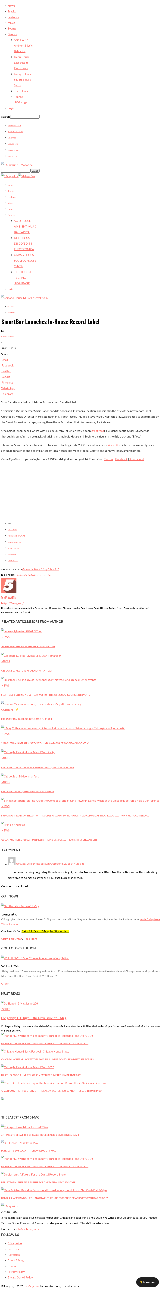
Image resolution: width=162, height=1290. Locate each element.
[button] (147, 1282)
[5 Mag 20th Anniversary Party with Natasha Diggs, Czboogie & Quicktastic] (63, 728)
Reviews (11, 312)
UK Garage (20, 102)
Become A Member (15, 132)
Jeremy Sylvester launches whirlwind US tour (28, 646)
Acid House (21, 40)
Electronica (21, 68)
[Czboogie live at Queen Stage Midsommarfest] (20, 776)
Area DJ (113, 445)
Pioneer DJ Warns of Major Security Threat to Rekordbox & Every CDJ (44, 1043)
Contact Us (12, 156)
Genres (12, 34)
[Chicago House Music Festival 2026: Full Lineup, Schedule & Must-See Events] (35, 1051)
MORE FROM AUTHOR (46, 621)
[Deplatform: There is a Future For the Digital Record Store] (33, 1174)
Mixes (11, 22)
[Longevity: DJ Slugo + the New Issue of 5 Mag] (19, 1003)
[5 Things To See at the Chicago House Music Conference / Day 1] (24, 1127)
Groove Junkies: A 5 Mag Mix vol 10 (40, 569)
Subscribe (14, 1249)
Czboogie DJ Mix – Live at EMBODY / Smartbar (26, 670)
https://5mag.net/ (12, 603)
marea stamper (14, 542)
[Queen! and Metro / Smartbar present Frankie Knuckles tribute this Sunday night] (13, 824)
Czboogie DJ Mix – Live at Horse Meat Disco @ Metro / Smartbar (37, 767)
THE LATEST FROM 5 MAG (20, 1117)
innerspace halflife (16, 536)
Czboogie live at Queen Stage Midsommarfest (27, 791)
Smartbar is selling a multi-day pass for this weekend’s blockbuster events (45, 695)
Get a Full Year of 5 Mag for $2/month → (45, 931)
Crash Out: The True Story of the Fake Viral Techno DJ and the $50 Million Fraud (51, 1090)
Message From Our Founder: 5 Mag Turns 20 (26, 719)
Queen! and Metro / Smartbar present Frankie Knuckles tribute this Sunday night (49, 840)
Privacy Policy (16, 1271)
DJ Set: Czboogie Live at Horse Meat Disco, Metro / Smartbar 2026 (41, 1075)
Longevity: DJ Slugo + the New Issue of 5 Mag (33, 1018)
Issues (5, 1009)
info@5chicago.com (28, 1229)
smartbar (12, 554)
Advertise (12, 138)
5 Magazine (8, 336)
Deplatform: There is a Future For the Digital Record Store (38, 1182)
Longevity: (9, 914)
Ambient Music (23, 45)
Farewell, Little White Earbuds (33, 863)
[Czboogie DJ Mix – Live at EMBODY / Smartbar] (31, 655)
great (94, 430)
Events (12, 28)
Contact (13, 1266)
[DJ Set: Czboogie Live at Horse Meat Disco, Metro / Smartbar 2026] (27, 1067)
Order (5, 983)
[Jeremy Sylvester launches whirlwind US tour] (21, 631)
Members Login (14, 125)
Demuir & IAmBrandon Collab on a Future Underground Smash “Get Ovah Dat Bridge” (54, 1198)
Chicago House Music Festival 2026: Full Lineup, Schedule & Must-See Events (47, 1059)
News (11, 5)
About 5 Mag (13, 144)
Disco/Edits (21, 62)
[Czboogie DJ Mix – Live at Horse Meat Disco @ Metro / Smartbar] (28, 752)
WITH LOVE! (10, 966)
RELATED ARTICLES (15, 621)
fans (101, 430)
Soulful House (22, 79)
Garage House (23, 74)
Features (13, 17)
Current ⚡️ (10, 709)
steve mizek (13, 560)
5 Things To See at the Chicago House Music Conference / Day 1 (40, 1135)
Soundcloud (136, 459)
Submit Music (13, 150)
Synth (17, 85)
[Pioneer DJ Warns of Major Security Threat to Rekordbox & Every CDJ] (47, 1035)
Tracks (12, 11)
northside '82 (13, 548)
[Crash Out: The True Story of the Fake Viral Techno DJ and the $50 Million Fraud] (54, 1083)
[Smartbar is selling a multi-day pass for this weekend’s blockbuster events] (48, 679)
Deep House (22, 57)
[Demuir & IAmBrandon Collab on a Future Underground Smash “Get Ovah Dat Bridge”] (54, 1190)
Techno (18, 96)
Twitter (108, 459)
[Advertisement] (81, 496)
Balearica (19, 51)
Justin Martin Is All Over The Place (34, 574)
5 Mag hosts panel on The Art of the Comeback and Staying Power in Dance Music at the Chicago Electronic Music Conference (75, 815)
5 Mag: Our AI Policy (20, 1277)
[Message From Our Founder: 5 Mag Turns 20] (41, 704)
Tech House (21, 91)
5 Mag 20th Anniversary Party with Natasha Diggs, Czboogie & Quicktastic (45, 743)
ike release (12, 530)
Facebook (121, 459)
